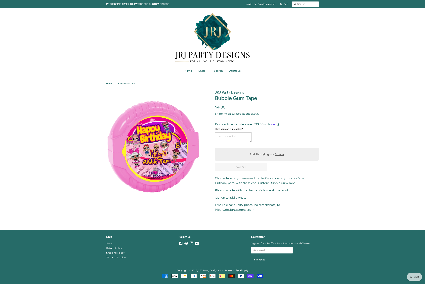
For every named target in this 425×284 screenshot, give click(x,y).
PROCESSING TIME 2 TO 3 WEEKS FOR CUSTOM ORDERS (137, 3)
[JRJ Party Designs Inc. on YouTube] (197, 244)
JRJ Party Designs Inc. (211, 270)
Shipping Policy (115, 252)
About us (235, 70)
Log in (249, 3)
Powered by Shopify (236, 270)
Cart (286, 3)
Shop (202, 70)
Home (188, 70)
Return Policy (114, 248)
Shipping (221, 113)
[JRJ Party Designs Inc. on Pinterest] (186, 244)
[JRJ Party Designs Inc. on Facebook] (181, 244)
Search (218, 70)
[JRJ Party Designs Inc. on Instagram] (191, 244)
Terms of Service (116, 257)
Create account (266, 3)
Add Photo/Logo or (267, 154)
